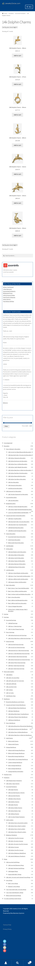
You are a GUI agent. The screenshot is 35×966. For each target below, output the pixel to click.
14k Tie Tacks (10, 693)
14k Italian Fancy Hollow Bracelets (17, 464)
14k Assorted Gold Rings (13, 862)
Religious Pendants (11, 835)
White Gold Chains (13, 741)
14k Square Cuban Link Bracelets (17, 582)
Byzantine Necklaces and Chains (15, 702)
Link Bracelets (10, 570)
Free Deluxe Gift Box (8, 301)
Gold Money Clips (11, 696)
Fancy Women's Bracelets (13, 449)
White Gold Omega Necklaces (16, 753)
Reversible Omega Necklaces (16, 756)
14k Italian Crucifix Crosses (15, 850)
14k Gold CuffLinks (11, 684)
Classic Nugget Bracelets (15, 606)
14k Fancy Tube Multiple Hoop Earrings (19, 653)
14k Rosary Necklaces (14, 720)
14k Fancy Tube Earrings (15, 626)
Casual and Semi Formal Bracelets (15, 515)
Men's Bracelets (10, 585)
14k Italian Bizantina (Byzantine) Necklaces (20, 726)
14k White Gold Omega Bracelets (17, 531)
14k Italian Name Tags (14, 811)
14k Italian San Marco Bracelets (17, 479)
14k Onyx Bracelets (13, 482)
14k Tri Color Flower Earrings (16, 629)
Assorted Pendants (20, 13)
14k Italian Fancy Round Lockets (17, 832)
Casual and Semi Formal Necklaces (16, 705)
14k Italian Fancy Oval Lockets (16, 829)
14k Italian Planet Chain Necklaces (17, 717)
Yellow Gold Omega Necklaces (16, 750)
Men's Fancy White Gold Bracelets (17, 591)
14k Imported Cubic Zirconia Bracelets (18, 521)
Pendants (11, 13)
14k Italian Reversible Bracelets (17, 476)
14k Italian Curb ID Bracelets (16, 558)
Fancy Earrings (10, 632)
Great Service (6, 299)
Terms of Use (7, 925)
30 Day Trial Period (8, 287)
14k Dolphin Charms (13, 802)
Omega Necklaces (11, 747)
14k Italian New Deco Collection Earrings (19, 638)
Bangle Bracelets (11, 503)
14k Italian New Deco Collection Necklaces (20, 735)
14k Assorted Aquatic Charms (16, 792)
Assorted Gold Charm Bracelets (17, 537)
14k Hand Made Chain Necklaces (17, 708)
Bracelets (6, 446)
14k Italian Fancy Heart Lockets (17, 826)
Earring (6, 614)
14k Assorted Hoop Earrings (16, 644)
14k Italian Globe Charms (15, 808)
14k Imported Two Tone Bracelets (17, 524)
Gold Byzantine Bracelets (15, 488)
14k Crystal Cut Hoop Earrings (16, 647)
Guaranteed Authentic (9, 291)
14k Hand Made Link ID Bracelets (17, 552)
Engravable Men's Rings (14, 874)
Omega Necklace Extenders (15, 771)
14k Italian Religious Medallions (17, 853)
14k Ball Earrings (12, 623)
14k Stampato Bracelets (15, 485)
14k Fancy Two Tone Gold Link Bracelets (19, 576)
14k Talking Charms (13, 814)
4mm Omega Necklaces (14, 765)
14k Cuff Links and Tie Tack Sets (15, 681)
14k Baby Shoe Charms (14, 799)
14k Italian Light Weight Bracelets (17, 467)
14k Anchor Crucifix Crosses (16, 838)
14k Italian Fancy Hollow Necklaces (18, 732)
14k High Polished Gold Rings (16, 868)
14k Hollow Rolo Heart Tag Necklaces (18, 714)
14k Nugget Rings (13, 871)
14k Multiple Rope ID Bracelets (16, 567)
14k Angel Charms (13, 789)
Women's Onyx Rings (14, 886)
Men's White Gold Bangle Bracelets (17, 600)
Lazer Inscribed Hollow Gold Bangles (18, 512)
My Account (6, 963)
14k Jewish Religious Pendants (16, 856)
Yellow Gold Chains (13, 744)
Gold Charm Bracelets (14, 540)
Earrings (6, 617)
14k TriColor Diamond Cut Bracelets (18, 494)
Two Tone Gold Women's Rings (14, 892)
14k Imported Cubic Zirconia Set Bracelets (20, 455)
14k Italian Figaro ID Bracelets (16, 561)
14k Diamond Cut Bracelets (13, 491)
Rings (5, 859)
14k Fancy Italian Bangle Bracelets (17, 506)
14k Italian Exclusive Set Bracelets (17, 461)
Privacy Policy (7, 929)
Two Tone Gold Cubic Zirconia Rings (16, 889)
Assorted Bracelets (11, 497)
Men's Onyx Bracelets (14, 597)
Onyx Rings (9, 880)
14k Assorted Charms (14, 796)
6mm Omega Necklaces (14, 768)
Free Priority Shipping (9, 297)
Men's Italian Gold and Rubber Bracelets (19, 594)
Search (17, 963)
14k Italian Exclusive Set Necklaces (18, 729)
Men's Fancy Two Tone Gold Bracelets (18, 588)
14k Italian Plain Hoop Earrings (16, 662)
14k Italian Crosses (13, 847)
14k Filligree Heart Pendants (14, 780)
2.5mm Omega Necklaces (15, 762)
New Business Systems (17, 913)
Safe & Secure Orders (9, 295)
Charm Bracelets (10, 534)
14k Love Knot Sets (11, 687)
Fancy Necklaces (10, 723)
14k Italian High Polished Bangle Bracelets (20, 509)
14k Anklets (9, 675)
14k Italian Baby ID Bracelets (16, 555)
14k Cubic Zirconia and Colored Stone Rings (18, 877)
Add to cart (17, 55)
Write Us (5, 403)
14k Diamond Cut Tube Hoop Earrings (18, 650)
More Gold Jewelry (9, 671)
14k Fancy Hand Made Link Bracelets (18, 573)
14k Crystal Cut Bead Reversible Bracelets (19, 452)
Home (5, 13)
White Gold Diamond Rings (13, 895)
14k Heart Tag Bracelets (14, 518)
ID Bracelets (9, 549)
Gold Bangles (9, 546)
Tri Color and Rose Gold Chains (12, 898)
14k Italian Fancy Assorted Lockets (18, 823)
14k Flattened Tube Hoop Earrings (17, 656)
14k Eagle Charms (13, 805)
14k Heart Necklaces (13, 711)
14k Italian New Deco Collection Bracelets (19, 470)
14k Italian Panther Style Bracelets (17, 473)
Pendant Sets (8, 774)
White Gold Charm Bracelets (16, 543)
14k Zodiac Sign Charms (12, 783)
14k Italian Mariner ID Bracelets (17, 564)
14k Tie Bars (9, 690)
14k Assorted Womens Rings (16, 865)
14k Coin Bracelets (13, 500)
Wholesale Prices (7, 293)
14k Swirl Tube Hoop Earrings (16, 668)
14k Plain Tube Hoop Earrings (16, 665)
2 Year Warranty (7, 289)
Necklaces (7, 699)
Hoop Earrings (10, 641)
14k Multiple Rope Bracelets (16, 527)
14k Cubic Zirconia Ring (12, 678)
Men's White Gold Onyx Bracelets (17, 603)
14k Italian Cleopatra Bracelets (16, 458)
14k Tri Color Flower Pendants (16, 817)
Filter (6, 426)
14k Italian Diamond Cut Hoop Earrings (19, 659)
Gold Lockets (9, 820)
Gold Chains (9, 738)
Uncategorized (8, 443)
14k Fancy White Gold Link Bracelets (18, 579)
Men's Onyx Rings (13, 883)
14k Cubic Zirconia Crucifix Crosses (18, 844)
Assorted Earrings (11, 620)
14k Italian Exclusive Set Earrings (17, 635)
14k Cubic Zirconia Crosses (15, 841)
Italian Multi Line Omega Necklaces (18, 759)
